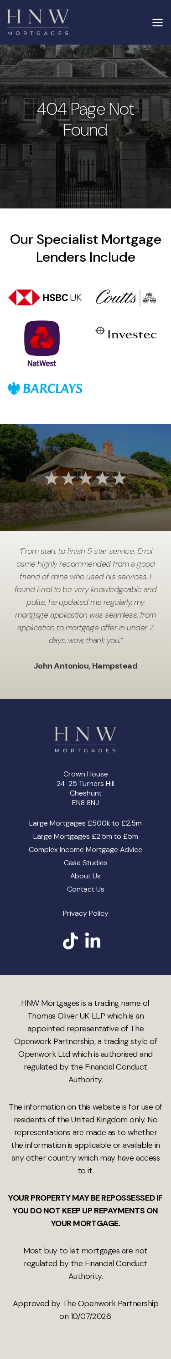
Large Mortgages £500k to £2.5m (85, 823)
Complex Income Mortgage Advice (85, 849)
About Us (85, 876)
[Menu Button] (157, 22)
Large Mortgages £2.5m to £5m (85, 836)
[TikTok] (70, 941)
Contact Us (85, 889)
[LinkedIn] (92, 941)
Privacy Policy (86, 913)
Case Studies (86, 862)
